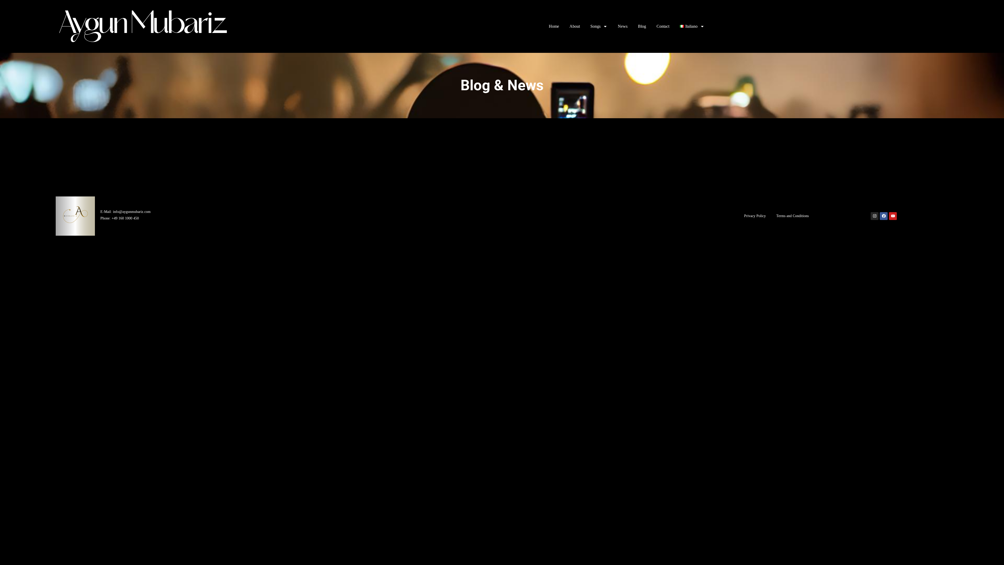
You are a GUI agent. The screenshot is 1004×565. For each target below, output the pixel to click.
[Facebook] (884, 216)
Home (554, 26)
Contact (663, 26)
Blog (642, 26)
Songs (595, 26)
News (623, 26)
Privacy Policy (755, 216)
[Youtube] (893, 216)
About (574, 26)
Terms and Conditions (792, 216)
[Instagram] (874, 216)
